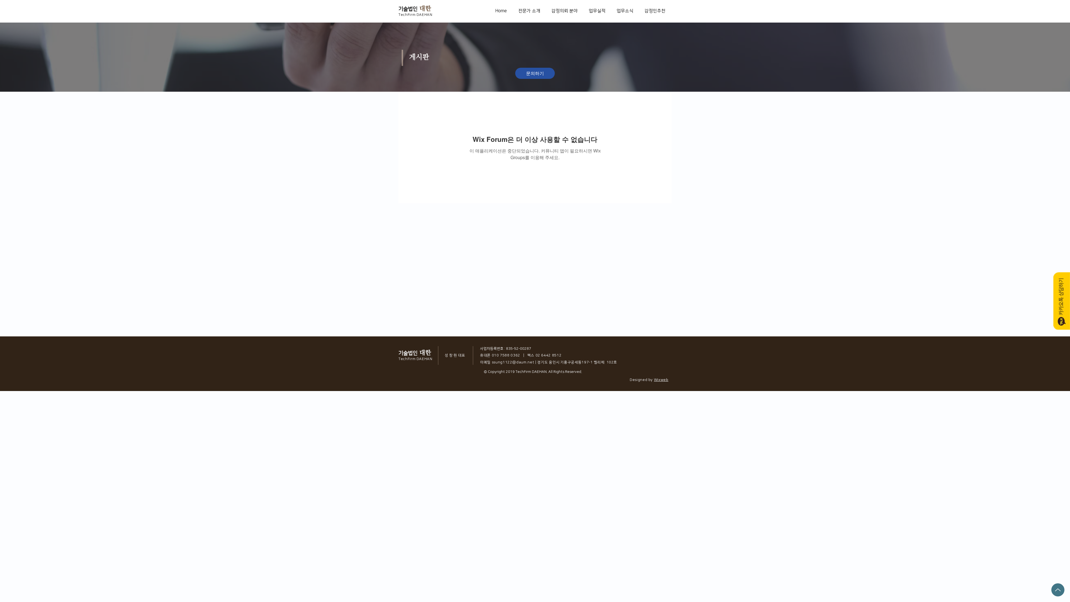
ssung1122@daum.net (513, 362)
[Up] (1057, 589)
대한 (425, 8)
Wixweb (661, 380)
